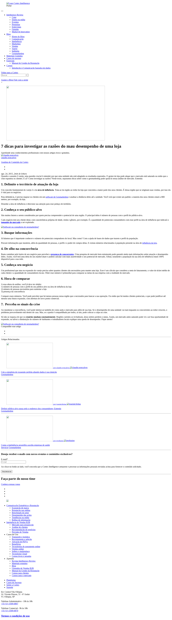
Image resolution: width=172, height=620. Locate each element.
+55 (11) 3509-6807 (9, 604)
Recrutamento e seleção (22, 539)
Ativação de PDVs (20, 542)
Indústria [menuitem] (15, 51)
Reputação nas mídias (21, 510)
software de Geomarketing (57, 197)
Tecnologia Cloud (19, 554)
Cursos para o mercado (21, 575)
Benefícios (16, 544)
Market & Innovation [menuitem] (21, 32)
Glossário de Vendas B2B (23, 568)
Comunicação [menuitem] (18, 39)
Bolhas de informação (21, 520)
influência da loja (149, 243)
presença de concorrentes (62, 254)
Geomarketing (7, 374)
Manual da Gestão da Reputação (25, 571)
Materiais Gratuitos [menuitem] (14, 56)
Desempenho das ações (22, 515)
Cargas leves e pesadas (21, 556)
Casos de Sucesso (14, 582)
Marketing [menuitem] (16, 44)
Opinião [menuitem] (15, 29)
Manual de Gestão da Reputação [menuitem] (25, 63)
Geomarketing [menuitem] (18, 53)
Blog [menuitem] (8, 34)
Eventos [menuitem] (15, 22)
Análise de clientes (20, 527)
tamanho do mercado (10, 222)
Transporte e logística (21, 537)
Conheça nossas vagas (10, 484)
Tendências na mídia (20, 517)
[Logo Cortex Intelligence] (18, 3)
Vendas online (18, 549)
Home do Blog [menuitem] (18, 36)
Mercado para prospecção (23, 525)
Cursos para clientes (20, 573)
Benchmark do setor (20, 513)
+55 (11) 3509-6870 (9, 611)
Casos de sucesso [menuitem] (13, 58)
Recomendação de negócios (23, 529)
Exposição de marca (20, 508)
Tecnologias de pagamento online (26, 546)
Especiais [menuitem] (10, 61)
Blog (14, 566)
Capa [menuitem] (14, 17)
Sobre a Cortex (12, 585)
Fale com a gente (21, 80)
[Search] (27, 75)
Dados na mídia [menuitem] (18, 20)
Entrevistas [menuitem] (16, 27)
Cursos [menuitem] (9, 65)
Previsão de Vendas (20, 532)
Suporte (9, 587)
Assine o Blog (7, 80)
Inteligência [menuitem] (17, 41)
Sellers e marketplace (21, 551)
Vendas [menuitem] (15, 46)
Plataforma (11, 580)
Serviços (4, 447)
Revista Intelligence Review (24, 561)
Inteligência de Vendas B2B (18, 522)
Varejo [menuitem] (14, 49)
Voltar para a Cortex (9, 72)
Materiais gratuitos (19, 563)
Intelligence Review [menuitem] (14, 15)
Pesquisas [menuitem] (16, 24)
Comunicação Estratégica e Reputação (22, 505)
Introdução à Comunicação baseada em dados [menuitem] (31, 68)
